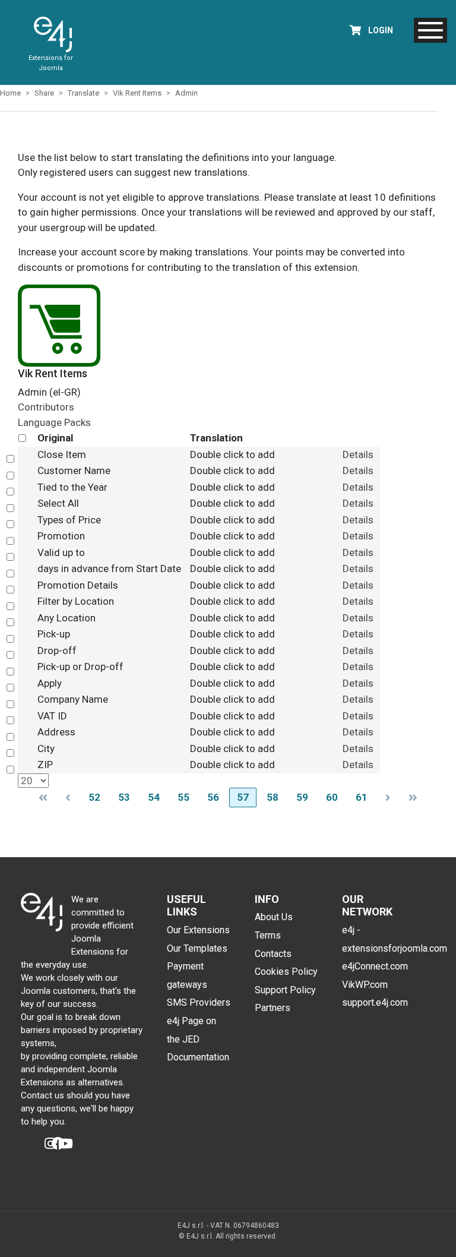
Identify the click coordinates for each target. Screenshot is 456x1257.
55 (183, 797)
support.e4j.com (375, 1002)
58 (272, 797)
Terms (268, 935)
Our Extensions (198, 930)
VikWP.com (365, 984)
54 (154, 797)
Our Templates (197, 948)
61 (362, 797)
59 (302, 797)
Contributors (46, 407)
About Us (274, 917)
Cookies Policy (286, 971)
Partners (272, 1007)
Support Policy (285, 990)
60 (332, 797)
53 (124, 797)
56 (213, 797)
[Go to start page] (43, 797)
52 (94, 797)
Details (358, 454)
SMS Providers (198, 1002)
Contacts (273, 953)
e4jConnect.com (375, 966)
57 (243, 797)
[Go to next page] (388, 797)
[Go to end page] (413, 797)
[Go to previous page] (68, 797)
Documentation (198, 1057)
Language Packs (54, 422)
